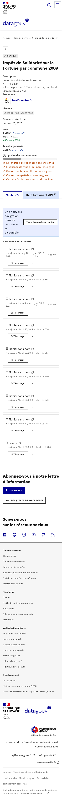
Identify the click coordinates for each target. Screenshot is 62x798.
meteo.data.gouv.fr (12, 639)
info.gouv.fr (45, 755)
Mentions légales (27, 778)
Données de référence (14, 561)
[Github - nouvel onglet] (43, 534)
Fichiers (12, 195)
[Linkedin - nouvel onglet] (4, 534)
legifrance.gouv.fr (21, 755)
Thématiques (9, 556)
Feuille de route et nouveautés (18, 603)
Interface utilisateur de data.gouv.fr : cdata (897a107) (29, 691)
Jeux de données (22, 37)
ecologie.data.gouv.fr (13, 650)
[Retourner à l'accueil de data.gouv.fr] (16, 23)
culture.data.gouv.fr (12, 661)
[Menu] (57, 4)
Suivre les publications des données (20, 572)
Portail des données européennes (19, 578)
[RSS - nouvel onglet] (53, 534)
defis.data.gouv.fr (11, 655)
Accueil (6, 37)
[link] (18, 263)
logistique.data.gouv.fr (14, 666)
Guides (6, 597)
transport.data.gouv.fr (14, 644)
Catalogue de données (14, 567)
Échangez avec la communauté (18, 614)
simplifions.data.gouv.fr (14, 633)
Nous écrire (8, 608)
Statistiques (8, 619)
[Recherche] (48, 4)
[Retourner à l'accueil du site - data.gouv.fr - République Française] (38, 711)
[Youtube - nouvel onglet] (33, 534)
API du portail (10, 680)
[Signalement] (5, 49)
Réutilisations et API (41, 195)
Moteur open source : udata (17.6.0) (20, 686)
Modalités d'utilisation (24, 772)
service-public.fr (46, 762)
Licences (7, 772)
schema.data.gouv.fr (13, 583)
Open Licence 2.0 (37, 793)
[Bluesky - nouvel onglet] (24, 534)
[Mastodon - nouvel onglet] (14, 534)
